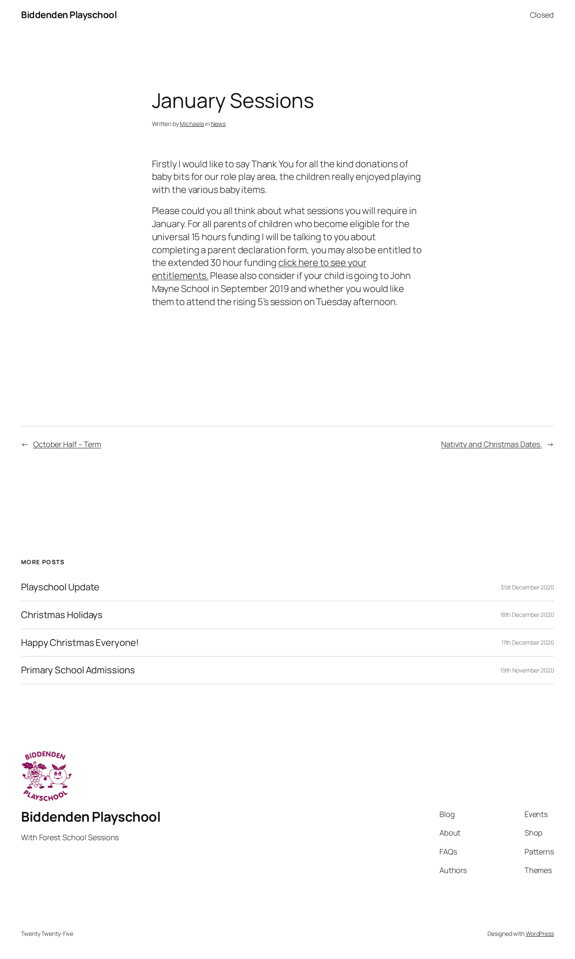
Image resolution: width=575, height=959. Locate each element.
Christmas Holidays (62, 615)
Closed (542, 15)
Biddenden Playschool (69, 14)
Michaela (192, 124)
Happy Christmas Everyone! (80, 643)
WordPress (540, 934)
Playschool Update (60, 587)
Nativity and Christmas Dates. (491, 444)
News (218, 124)
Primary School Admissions (78, 670)
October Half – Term (67, 444)
